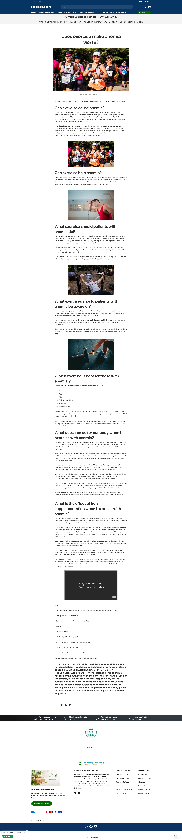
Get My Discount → (103, 431)
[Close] (114, 405)
